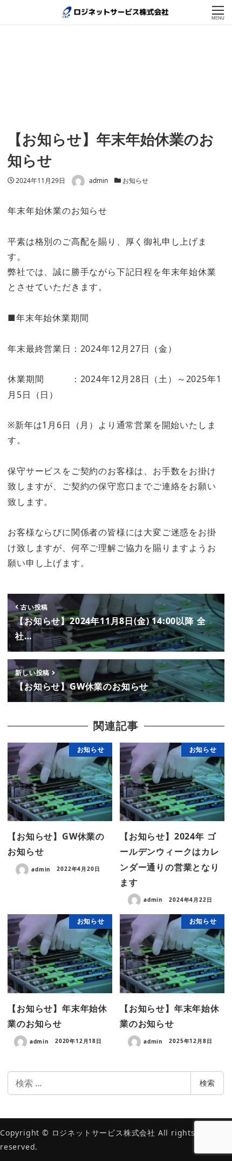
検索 (207, 1083)
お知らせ (135, 180)
